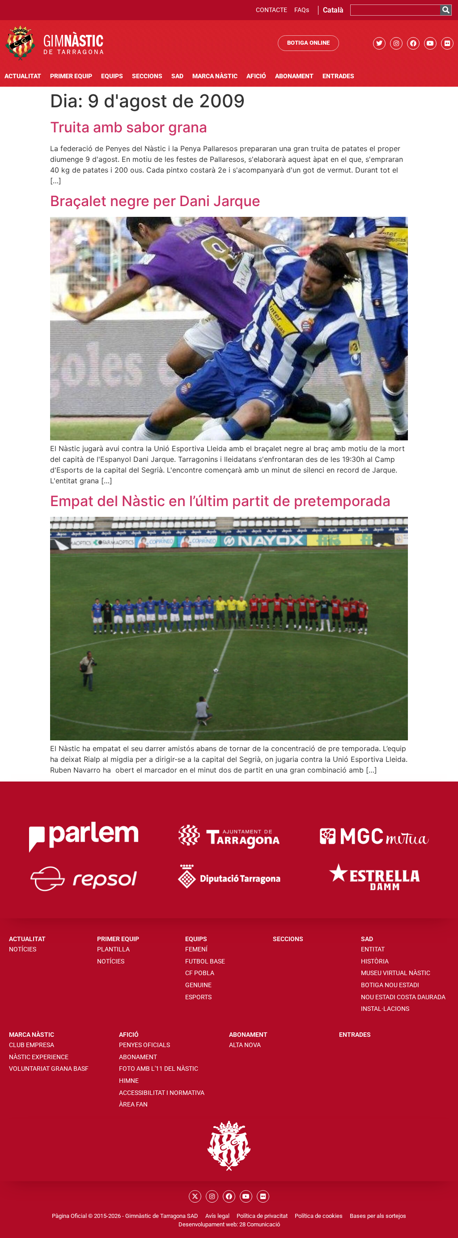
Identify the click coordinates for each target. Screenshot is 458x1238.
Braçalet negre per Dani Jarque (155, 201)
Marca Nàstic (214, 76)
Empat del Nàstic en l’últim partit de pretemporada (220, 501)
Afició (256, 76)
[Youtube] (430, 43)
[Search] (445, 10)
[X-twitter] (195, 1196)
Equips (112, 76)
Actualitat (22, 76)
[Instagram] (396, 43)
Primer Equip (71, 76)
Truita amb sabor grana (128, 127)
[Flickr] (447, 43)
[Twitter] (379, 43)
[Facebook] (413, 43)
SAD (177, 76)
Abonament (294, 76)
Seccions (147, 76)
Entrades (338, 76)
